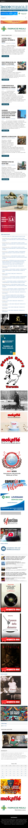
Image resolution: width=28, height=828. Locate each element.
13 (10, 771)
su (4, 236)
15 (17, 771)
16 (21, 771)
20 (10, 773)
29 (17, 775)
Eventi (2, 554)
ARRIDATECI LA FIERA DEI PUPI (9, 137)
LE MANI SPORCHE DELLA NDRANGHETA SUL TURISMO (8, 86)
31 (25, 775)
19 (6, 773)
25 (2, 775)
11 (2, 771)
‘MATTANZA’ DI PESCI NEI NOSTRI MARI (8, 163)
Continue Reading (5, 56)
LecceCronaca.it (14, 817)
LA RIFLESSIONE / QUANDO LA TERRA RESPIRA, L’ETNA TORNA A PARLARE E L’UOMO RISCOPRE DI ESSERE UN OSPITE (14, 239)
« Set (1, 777)
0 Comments (13, 43)
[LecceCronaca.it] (14, 10)
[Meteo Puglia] (4, 725)
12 (6, 771)
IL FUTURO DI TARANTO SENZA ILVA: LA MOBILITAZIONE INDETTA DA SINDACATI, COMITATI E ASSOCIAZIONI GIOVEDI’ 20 (15, 563)
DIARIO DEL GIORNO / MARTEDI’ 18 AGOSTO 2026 (16, 236)
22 (17, 773)
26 (6, 775)
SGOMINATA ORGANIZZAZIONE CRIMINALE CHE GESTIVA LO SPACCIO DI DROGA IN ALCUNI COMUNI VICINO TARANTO (9, 113)
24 (25, 773)
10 (25, 769)
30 (21, 775)
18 (2, 773)
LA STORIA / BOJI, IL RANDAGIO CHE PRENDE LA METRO (8, 40)
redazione (3, 43)
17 (25, 771)
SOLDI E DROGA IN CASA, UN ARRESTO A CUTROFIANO (9, 63)
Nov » (4, 777)
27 (10, 775)
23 (21, 773)
